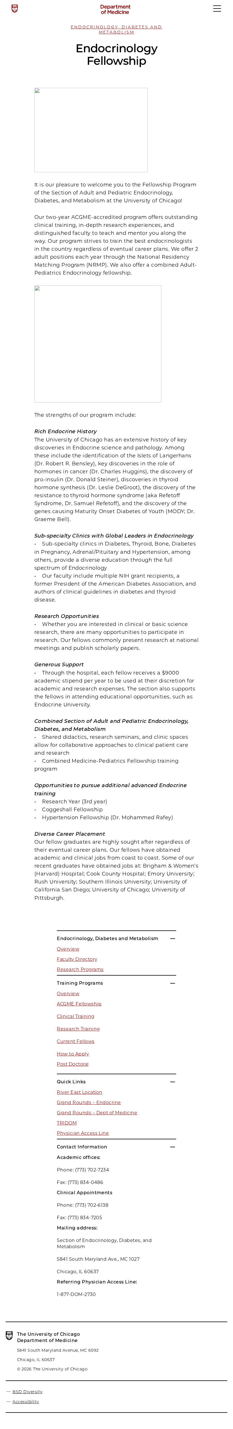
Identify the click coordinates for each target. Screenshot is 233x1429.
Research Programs (80, 969)
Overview (68, 949)
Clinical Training (75, 1016)
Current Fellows (75, 1041)
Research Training (78, 1029)
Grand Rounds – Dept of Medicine (97, 1112)
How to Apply (73, 1054)
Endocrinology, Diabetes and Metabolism (116, 29)
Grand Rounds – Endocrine (89, 1102)
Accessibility (26, 1401)
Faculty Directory (77, 959)
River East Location (79, 1092)
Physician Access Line (83, 1133)
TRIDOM (67, 1123)
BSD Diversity (27, 1391)
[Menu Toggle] (217, 11)
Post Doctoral (72, 1064)
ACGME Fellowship (79, 1004)
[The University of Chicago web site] (14, 8)
